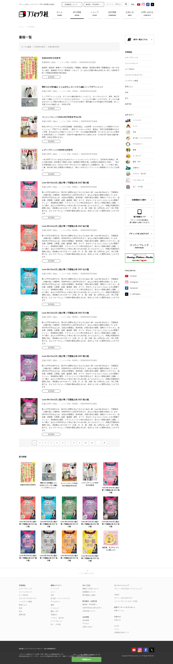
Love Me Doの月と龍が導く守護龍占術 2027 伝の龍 (65, 269)
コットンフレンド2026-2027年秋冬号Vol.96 (61, 117)
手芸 (52, 595)
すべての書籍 (26, 47)
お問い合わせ (147, 13)
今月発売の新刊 (39, 47)
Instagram (134, 282)
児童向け (54, 615)
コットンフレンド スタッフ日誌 (125, 601)
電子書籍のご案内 (88, 595)
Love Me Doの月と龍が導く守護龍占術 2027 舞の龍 (65, 356)
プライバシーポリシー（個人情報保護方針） (43, 648)
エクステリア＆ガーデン (134, 75)
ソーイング (55, 589)
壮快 (126, 92)
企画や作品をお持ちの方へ (92, 608)
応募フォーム (119, 610)
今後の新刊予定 (53, 47)
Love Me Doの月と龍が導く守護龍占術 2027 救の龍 (65, 399)
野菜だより (129, 87)
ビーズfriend (129, 69)
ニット (53, 592)
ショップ (95, 13)
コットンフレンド (131, 63)
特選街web (86, 659)
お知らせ (130, 13)
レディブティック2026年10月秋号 (57, 150)
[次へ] (104, 443)
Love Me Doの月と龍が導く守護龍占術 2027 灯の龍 (65, 313)
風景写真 (128, 104)
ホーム (59, 13)
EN (132, 4)
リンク (116, 629)
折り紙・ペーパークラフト (60, 598)
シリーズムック (56, 621)
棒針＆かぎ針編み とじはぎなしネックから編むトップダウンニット (72, 87)
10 (85, 443)
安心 (126, 98)
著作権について (23, 648)
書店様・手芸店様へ (93, 4)
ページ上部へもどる (86, 573)
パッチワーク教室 (131, 81)
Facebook (134, 288)
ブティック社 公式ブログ (123, 598)
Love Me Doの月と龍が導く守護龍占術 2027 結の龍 (65, 226)
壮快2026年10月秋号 (51, 58)
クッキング (55, 608)
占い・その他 (55, 624)
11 (92, 443)
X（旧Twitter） (136, 294)
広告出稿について (88, 611)
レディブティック (131, 57)
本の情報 (77, 13)
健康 (52, 605)
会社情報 (112, 13)
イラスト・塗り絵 (57, 618)
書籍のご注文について (90, 589)
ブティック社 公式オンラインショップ (128, 589)
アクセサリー (55, 602)
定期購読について (71, 4)
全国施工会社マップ (121, 632)
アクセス (85, 623)
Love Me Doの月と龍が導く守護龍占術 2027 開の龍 (65, 182)
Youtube (133, 276)
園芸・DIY (54, 611)
